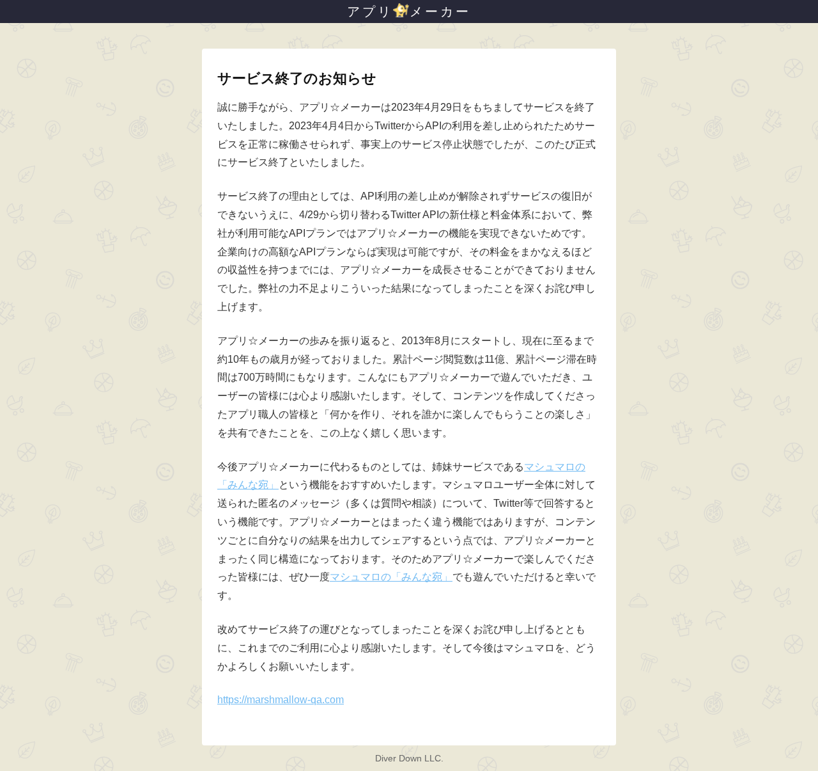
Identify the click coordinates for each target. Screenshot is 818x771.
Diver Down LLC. (409, 758)
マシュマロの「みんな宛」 (391, 576)
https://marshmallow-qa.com (280, 699)
